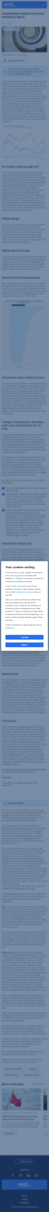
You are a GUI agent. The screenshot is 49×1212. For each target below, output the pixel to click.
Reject (25, 645)
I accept (24, 637)
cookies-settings (17, 586)
